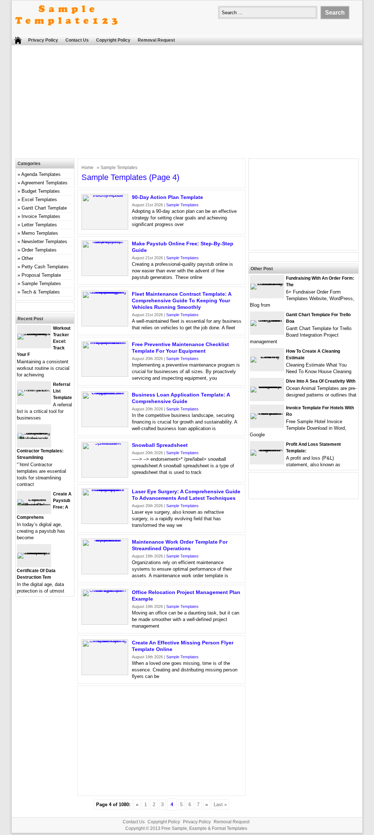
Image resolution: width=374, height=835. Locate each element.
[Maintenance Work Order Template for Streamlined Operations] (105, 540)
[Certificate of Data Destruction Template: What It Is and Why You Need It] (34, 552)
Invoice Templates (41, 216)
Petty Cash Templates (45, 266)
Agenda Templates (41, 174)
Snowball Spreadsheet (160, 445)
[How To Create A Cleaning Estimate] (267, 356)
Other (27, 258)
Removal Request (156, 40)
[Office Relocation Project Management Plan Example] (105, 590)
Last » (220, 804)
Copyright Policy (113, 40)
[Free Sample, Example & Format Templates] (66, 31)
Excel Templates (39, 199)
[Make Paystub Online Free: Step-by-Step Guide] (105, 241)
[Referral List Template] (34, 389)
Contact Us (77, 40)
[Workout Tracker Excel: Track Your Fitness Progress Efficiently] (34, 333)
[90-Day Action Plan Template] (105, 195)
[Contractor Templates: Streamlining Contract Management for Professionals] (34, 438)
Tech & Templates (41, 292)
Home (87, 167)
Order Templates (39, 250)
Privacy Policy (43, 40)
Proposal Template (41, 275)
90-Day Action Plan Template (167, 197)
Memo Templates (40, 233)
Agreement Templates (44, 182)
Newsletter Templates (44, 241)
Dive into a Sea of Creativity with (320, 381)
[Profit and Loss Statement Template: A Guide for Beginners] (267, 449)
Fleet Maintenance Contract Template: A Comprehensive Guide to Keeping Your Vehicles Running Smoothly (181, 300)
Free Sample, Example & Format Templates (204, 828)
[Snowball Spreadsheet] (105, 443)
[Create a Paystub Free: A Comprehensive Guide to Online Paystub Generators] (34, 505)
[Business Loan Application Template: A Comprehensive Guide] (105, 392)
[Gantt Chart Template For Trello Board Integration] (267, 320)
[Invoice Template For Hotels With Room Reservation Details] (267, 413)
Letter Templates (39, 224)
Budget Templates (41, 191)
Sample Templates (182, 205)
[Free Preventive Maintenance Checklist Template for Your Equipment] (105, 342)
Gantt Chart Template (44, 208)
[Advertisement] (187, 104)
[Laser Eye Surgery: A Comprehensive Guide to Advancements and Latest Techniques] (105, 489)
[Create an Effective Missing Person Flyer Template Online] (105, 640)
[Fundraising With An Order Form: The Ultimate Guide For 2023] (267, 283)
